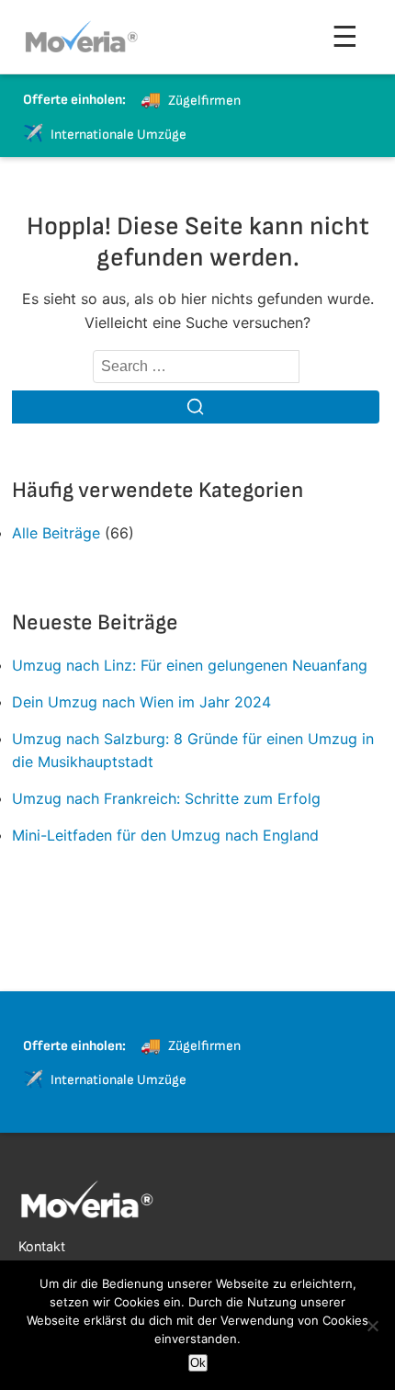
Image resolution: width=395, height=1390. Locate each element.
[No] (372, 1326)
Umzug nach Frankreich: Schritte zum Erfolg (166, 798)
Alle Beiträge (56, 533)
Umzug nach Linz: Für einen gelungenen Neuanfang (189, 665)
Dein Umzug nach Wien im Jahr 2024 (141, 702)
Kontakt (41, 1246)
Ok (198, 1363)
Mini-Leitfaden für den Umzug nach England (165, 835)
